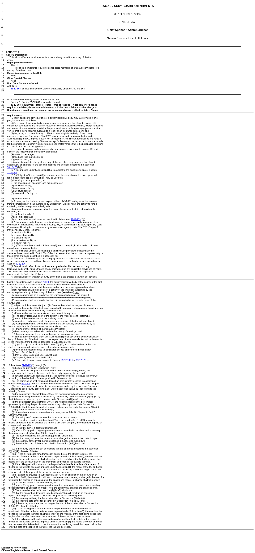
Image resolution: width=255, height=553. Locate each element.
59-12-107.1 (67, 360)
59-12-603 (16, 88)
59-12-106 (21, 263)
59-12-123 (81, 360)
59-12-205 (27, 365)
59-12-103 (12, 167)
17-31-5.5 (12, 172)
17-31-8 (45, 282)
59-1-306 (26, 383)
